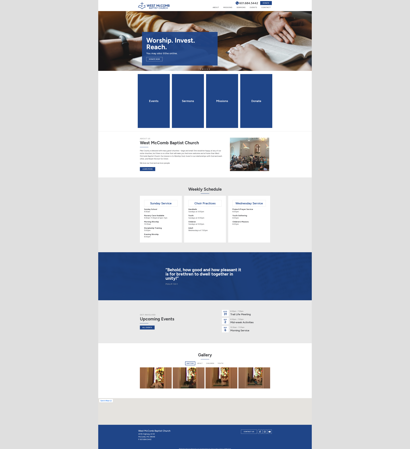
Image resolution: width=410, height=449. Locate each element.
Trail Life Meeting (240, 314)
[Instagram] (265, 432)
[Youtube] (270, 432)
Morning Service (239, 330)
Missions (227, 7)
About (216, 7)
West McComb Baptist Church (154, 430)
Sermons (241, 7)
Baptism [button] (190, 363)
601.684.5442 (248, 3)
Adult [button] (200, 363)
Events (253, 7)
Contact (266, 7)
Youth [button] (220, 363)
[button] (200, 69)
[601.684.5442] (237, 3)
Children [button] (210, 363)
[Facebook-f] (260, 432)
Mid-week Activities (242, 322)
